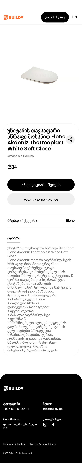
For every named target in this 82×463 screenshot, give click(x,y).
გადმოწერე (55, 17)
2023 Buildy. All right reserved (17, 453)
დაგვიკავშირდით (41, 199)
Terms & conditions (42, 444)
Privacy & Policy (14, 444)
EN (74, 17)
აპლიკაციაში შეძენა (41, 184)
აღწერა (13, 238)
